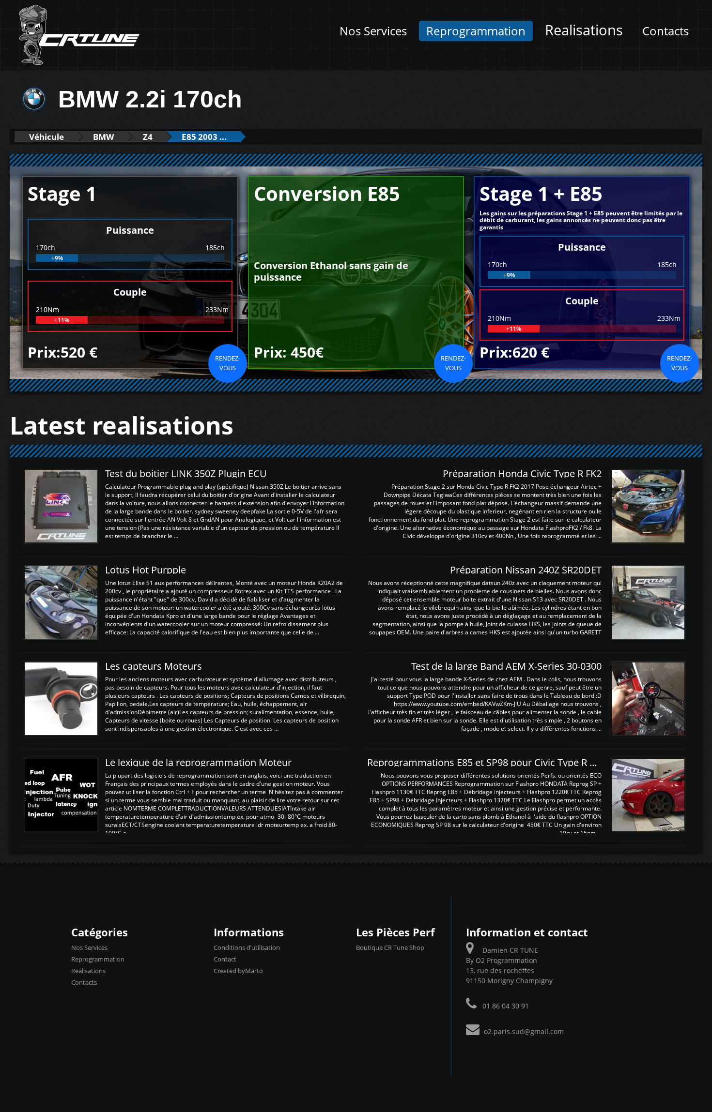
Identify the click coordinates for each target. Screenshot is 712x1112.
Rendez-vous (227, 363)
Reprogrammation (476, 31)
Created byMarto (238, 970)
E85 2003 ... (204, 136)
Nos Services (373, 31)
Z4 (148, 136)
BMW (103, 136)
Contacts (665, 31)
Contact (225, 959)
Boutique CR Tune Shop (390, 947)
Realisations (584, 30)
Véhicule (46, 136)
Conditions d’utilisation (247, 947)
